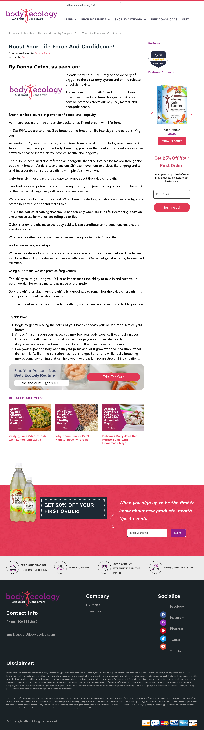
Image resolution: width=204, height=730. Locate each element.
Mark (25, 57)
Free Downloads (163, 19)
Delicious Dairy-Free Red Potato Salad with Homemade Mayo (119, 439)
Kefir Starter (172, 129)
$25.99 (171, 133)
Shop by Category (128, 19)
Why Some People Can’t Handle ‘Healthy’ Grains (72, 437)
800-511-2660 (27, 622)
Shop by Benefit (93, 19)
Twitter (175, 640)
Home (11, 33)
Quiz (185, 19)
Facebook (177, 606)
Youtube (176, 651)
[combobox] (93, 5)
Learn (68, 19)
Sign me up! (171, 207)
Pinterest (176, 629)
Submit (178, 532)
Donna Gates (43, 53)
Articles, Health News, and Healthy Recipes (45, 33)
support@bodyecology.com (35, 634)
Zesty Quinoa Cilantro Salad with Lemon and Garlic (28, 437)
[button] (191, 113)
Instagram (177, 617)
